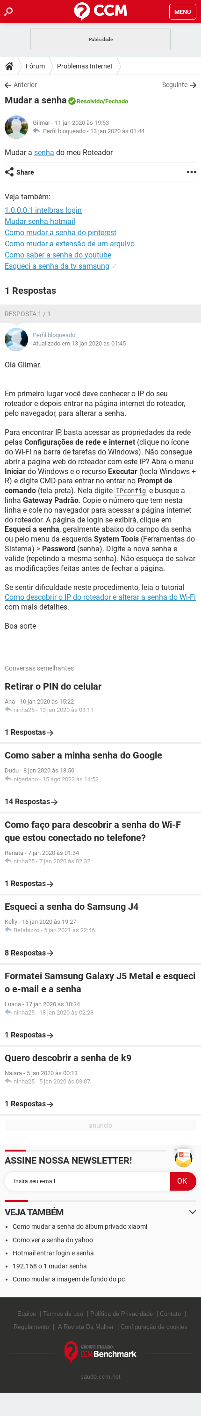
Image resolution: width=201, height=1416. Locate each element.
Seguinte (174, 84)
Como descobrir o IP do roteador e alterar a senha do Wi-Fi (100, 597)
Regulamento (31, 1326)
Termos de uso (63, 1313)
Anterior (25, 84)
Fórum (35, 66)
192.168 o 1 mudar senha (50, 1266)
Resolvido (90, 101)
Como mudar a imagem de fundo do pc (69, 1279)
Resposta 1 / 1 (28, 314)
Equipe (26, 1313)
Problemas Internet (85, 66)
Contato (170, 1313)
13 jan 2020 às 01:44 (117, 131)
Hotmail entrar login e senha (53, 1253)
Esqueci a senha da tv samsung (57, 266)
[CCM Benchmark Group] (100, 1352)
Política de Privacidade (121, 1313)
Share (25, 172)
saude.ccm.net (100, 1376)
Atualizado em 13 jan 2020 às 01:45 (79, 343)
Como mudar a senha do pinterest (60, 232)
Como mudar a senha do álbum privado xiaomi (80, 1226)
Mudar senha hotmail (40, 221)
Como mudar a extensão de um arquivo (70, 243)
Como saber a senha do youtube (58, 255)
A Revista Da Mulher (86, 1326)
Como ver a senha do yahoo (53, 1240)
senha (44, 152)
